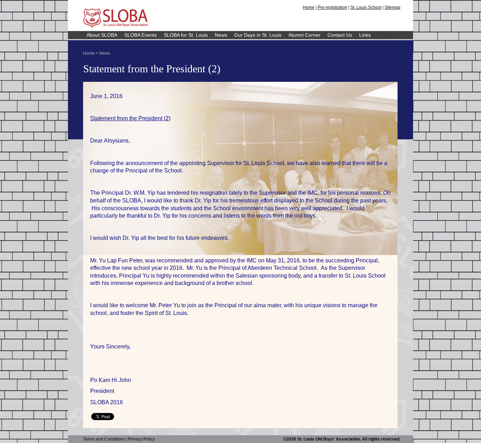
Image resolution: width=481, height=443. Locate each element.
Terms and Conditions (104, 439)
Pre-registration (332, 7)
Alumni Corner (304, 35)
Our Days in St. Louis (257, 35)
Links (365, 35)
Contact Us (339, 35)
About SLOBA (102, 35)
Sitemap (392, 7)
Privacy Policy (141, 439)
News (221, 35)
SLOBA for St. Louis (186, 35)
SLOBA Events (140, 35)
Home (308, 7)
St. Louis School (365, 7)
